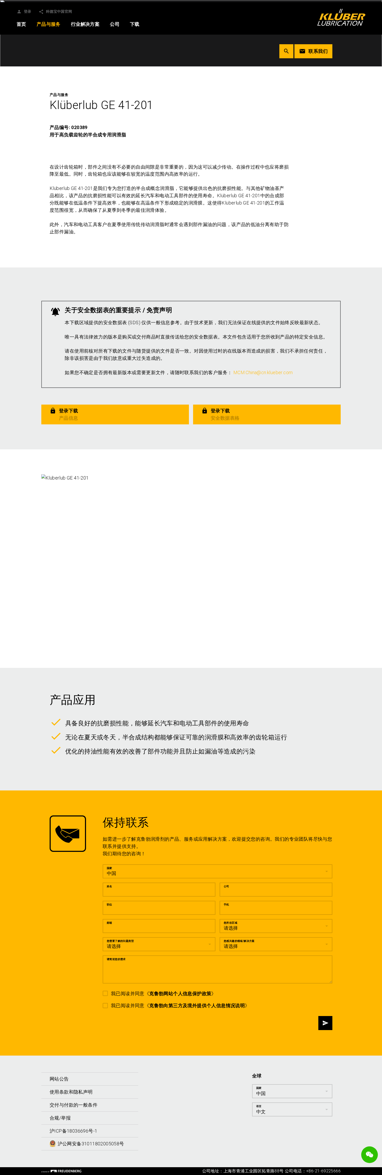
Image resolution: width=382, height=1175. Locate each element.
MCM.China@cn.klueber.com (263, 372)
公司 (226, 886)
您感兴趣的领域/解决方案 (239, 941)
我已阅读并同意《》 (163, 993)
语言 (259, 1106)
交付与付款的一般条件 (73, 1105)
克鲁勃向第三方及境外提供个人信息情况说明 (197, 1005)
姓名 (109, 886)
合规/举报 (60, 1117)
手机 (226, 904)
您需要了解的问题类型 (120, 941)
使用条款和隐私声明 (71, 1092)
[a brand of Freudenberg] (61, 1171)
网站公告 (59, 1079)
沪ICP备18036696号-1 (73, 1130)
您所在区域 (230, 922)
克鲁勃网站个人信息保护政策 (180, 993)
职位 (109, 904)
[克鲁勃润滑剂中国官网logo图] (341, 17)
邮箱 (109, 922)
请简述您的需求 (116, 959)
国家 (109, 868)
